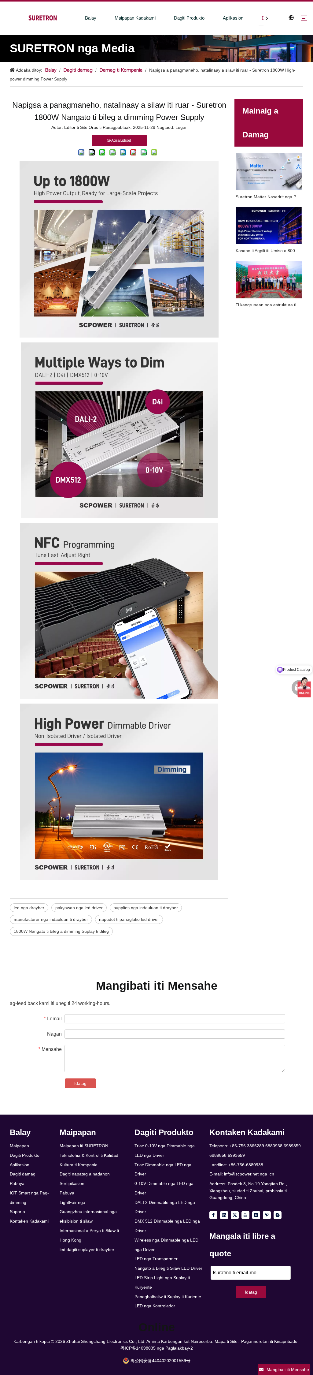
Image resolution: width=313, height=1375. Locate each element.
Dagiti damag (22, 1173)
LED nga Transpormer (156, 1258)
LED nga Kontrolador (154, 1305)
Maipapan (19, 1145)
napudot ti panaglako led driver (129, 919)
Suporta (17, 1211)
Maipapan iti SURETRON (84, 1145)
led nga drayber (29, 907)
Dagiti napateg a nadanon (85, 1173)
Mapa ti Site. (227, 1341)
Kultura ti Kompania (79, 1164)
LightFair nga (72, 1202)
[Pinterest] (267, 1214)
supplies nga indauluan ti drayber (146, 907)
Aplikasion (233, 18)
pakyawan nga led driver (79, 907)
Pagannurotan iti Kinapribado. (270, 1341)
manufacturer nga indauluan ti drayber (51, 919)
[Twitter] (235, 1214)
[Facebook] (213, 1214)
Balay (90, 18)
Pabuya (17, 1183)
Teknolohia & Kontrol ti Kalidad (89, 1155)
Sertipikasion (72, 1183)
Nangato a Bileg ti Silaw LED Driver (168, 1268)
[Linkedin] (224, 1214)
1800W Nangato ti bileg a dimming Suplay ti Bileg (61, 931)
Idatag (80, 1083)
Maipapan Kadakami (135, 18)
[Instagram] (256, 1214)
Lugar (181, 127)
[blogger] (278, 1214)
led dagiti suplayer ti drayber (87, 1249)
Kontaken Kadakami (29, 1221)
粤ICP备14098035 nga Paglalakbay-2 (156, 1348)
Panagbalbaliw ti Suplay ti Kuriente (167, 1296)
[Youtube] (245, 1214)
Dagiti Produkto (189, 18)
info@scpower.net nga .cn (249, 1173)
